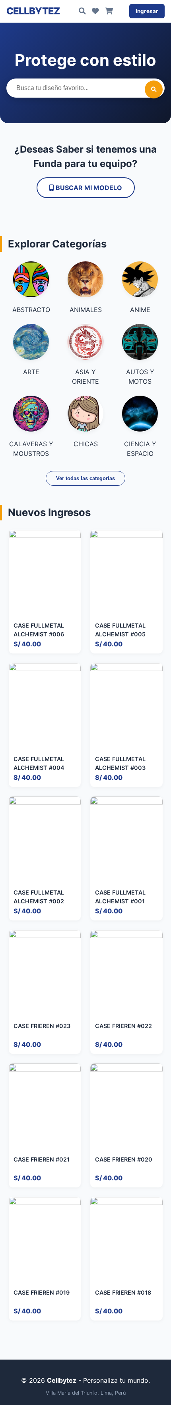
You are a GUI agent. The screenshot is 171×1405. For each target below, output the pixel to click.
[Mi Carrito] (109, 11)
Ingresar (147, 11)
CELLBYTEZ (33, 11)
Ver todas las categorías (85, 478)
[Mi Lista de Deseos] (95, 11)
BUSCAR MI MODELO (88, 188)
